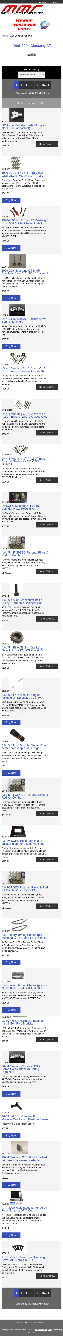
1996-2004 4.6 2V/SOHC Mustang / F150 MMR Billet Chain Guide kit (25, 221)
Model (20, 103)
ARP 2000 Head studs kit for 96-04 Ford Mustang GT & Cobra (24, 1209)
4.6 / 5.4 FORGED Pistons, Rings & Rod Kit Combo (25, 554)
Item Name (32, 103)
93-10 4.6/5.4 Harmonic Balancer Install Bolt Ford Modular (23, 1022)
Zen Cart (31, 1332)
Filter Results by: (32, 69)
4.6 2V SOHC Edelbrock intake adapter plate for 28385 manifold (23, 842)
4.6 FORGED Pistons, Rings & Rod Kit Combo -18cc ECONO (25, 889)
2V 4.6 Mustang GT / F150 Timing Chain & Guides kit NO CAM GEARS (24, 461)
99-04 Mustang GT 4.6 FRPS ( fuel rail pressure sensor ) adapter (24, 1159)
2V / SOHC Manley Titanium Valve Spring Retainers (24, 320)
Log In (53, 2)
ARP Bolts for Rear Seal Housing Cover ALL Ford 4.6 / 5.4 (23, 1258)
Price (43, 103)
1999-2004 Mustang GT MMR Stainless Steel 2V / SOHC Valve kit (25, 272)
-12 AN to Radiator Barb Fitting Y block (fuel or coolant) (23, 126)
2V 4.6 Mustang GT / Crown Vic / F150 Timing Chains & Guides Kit (23, 369)
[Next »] (45, 85)
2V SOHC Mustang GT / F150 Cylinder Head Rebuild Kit (21, 507)
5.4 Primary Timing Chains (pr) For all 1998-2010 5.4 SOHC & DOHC (24, 986)
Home (42, 2)
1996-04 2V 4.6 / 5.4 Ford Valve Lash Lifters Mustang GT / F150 (22, 174)
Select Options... (47, 144)
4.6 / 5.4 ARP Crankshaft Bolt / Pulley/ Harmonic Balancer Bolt (22, 601)
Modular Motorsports (43, 1330)
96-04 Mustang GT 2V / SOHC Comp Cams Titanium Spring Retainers (21, 1068)
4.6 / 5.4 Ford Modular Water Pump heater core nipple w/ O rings (24, 746)
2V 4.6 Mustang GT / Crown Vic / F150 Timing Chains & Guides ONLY (25, 415)
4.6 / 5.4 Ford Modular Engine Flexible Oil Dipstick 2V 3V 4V (21, 696)
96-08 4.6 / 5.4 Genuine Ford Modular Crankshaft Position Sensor (25, 1118)
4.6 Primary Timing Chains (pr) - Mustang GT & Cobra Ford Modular (24, 936)
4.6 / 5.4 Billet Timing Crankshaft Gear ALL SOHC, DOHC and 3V (23, 649)
